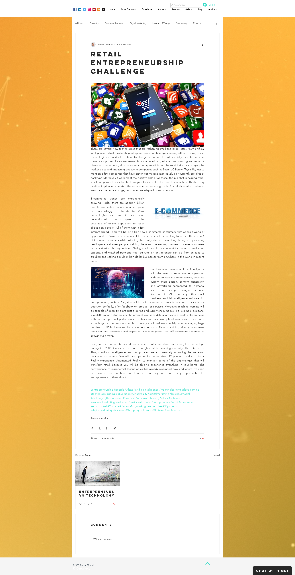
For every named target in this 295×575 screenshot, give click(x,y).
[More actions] (202, 44)
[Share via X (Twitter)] (99, 428)
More (195, 23)
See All (216, 455)
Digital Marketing (138, 23)
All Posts (79, 23)
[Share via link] (114, 428)
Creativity (94, 23)
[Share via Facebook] (92, 428)
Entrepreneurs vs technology (97, 493)
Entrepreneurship (99, 417)
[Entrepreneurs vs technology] (97, 473)
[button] (215, 23)
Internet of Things (161, 23)
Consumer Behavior (114, 23)
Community (181, 23)
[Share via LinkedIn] (107, 428)
